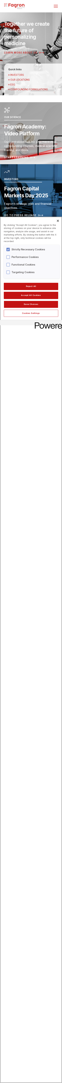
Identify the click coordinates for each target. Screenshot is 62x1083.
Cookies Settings (31, 313)
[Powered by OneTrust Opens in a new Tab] (47, 323)
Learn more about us (21, 52)
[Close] (58, 221)
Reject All (31, 286)
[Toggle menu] (55, 6)
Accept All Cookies (31, 295)
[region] (31, 650)
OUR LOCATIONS (20, 79)
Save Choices (31, 304)
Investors (17, 74)
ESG (12, 84)
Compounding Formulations (29, 89)
